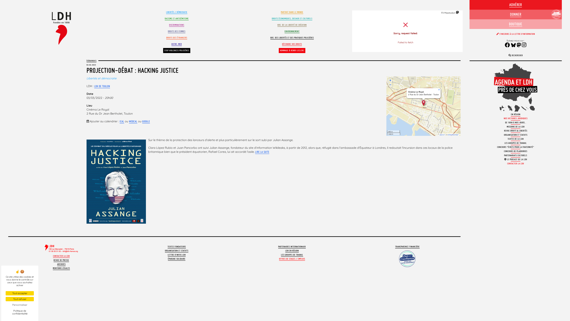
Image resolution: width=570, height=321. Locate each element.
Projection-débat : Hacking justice (133, 70)
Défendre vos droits (292, 44)
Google (146, 121)
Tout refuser (19, 299)
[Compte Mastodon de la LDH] (457, 13)
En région (515, 114)
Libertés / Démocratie (176, 12)
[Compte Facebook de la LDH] (507, 45)
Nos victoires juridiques (516, 118)
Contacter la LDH (61, 256)
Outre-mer (176, 44)
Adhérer (515, 4)
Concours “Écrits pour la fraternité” (515, 147)
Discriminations (176, 25)
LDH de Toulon (102, 86)
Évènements (91, 60)
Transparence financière (407, 246)
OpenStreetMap (453, 135)
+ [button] (390, 80)
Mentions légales (61, 268)
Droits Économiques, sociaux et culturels (292, 18)
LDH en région (292, 250)
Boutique (515, 24)
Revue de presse (61, 260)
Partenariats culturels (515, 155)
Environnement (292, 31)
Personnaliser (19, 304)
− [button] (390, 85)
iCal (122, 121)
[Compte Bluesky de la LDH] (513, 45)
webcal (133, 121)
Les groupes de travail (292, 255)
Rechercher (517, 55)
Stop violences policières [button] (176, 50)
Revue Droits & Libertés (515, 130)
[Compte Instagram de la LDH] (524, 45)
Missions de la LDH (516, 126)
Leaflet (442, 135)
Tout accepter (19, 293)
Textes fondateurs (177, 246)
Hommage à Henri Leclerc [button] (292, 50)
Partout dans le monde (292, 12)
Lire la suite (262, 152)
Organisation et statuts (176, 250)
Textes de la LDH (516, 139)
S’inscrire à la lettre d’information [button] (517, 34)
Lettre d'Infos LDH (177, 255)
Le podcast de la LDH (516, 159)
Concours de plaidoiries (515, 151)
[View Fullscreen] (456, 80)
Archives (61, 264)
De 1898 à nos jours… (515, 122)
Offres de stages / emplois (292, 259)
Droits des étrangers (176, 37)
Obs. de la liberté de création (292, 25)
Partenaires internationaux (292, 246)
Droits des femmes (176, 31)
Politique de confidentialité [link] (19, 312)
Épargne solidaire (176, 259)
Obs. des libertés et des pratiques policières (292, 37)
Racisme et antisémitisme (177, 18)
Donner (515, 14)
